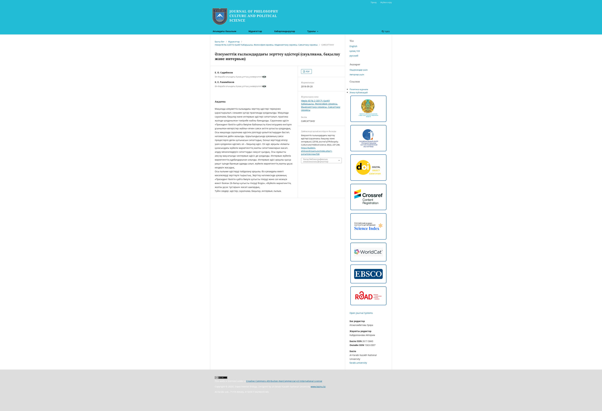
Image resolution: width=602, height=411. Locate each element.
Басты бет (219, 41)
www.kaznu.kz (318, 386)
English (353, 46)
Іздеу (387, 31)
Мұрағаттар (255, 31)
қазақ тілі (355, 50)
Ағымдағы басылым (224, 31)
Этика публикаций (359, 92)
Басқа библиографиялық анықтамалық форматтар (315, 160)
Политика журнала (359, 89)
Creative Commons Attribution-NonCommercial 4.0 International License (284, 381)
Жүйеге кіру (386, 2)
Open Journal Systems (361, 312)
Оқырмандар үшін (359, 69)
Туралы (311, 31)
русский (354, 55)
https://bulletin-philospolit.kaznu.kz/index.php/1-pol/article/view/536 (316, 151)
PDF (307, 71)
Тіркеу (374, 2)
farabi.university (358, 362)
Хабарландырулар (284, 31)
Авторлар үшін (357, 74)
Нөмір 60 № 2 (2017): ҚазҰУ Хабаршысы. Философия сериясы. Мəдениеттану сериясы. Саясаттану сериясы (266, 44)
